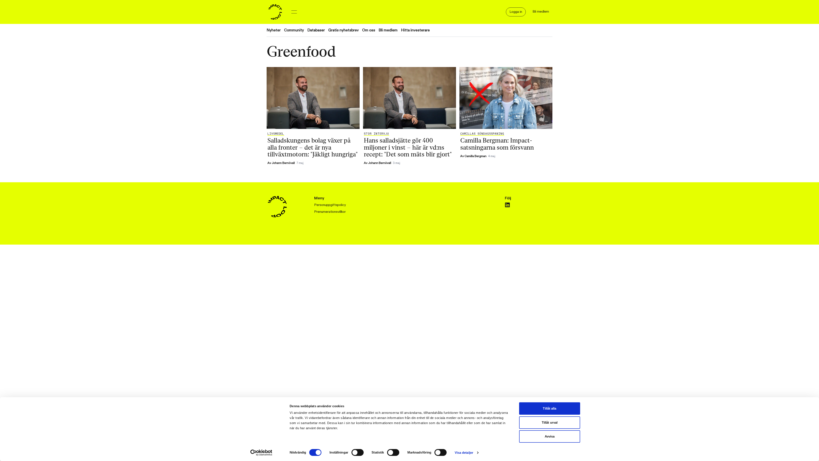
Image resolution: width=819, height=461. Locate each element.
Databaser (316, 30)
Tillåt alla (549, 408)
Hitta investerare (415, 30)
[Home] (275, 12)
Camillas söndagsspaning (482, 134)
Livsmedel (275, 134)
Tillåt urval (550, 422)
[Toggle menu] (294, 12)
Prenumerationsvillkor (330, 212)
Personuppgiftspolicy (330, 205)
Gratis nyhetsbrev (343, 30)
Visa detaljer (464, 452)
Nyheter (274, 30)
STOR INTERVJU (376, 134)
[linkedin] (507, 204)
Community (294, 30)
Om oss (368, 30)
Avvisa (550, 436)
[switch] (357, 452)
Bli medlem (388, 30)
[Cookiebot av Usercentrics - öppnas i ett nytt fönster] (261, 452)
